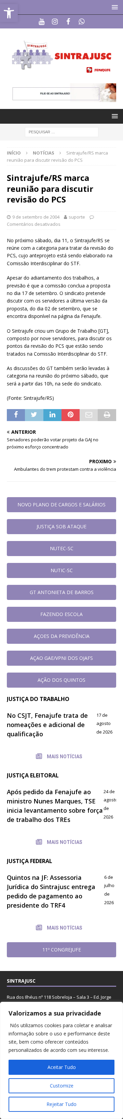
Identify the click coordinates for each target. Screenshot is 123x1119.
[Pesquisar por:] (61, 131)
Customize (61, 1085)
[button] (113, 7)
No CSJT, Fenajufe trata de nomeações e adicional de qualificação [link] (47, 724)
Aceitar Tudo (61, 1067)
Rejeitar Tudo (61, 1104)
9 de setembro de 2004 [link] (35, 217)
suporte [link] (77, 217)
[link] (9, 13)
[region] (61, 1060)
